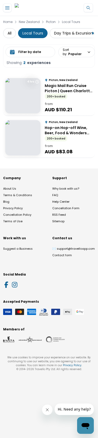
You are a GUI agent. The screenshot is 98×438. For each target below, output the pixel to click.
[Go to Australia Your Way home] (36, 8)
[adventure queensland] (30, 339)
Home (8, 22)
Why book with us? (65, 188)
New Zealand (29, 22)
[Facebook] (6, 285)
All (9, 33)
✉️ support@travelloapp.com (73, 249)
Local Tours (71, 22)
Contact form (62, 255)
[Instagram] (14, 285)
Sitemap (58, 221)
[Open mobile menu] (7, 8)
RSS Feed (59, 215)
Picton (51, 22)
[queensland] (55, 339)
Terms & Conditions (17, 195)
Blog (6, 202)
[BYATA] (8, 339)
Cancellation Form (65, 208)
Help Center (61, 202)
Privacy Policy (13, 208)
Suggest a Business (18, 249)
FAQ (55, 195)
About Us (9, 188)
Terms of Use (12, 221)
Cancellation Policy (17, 215)
